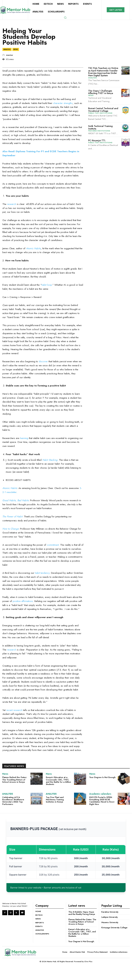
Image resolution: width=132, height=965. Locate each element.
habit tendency (42, 573)
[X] (16, 912)
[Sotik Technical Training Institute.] (125, 128)
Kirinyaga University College (114, 927)
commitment (53, 545)
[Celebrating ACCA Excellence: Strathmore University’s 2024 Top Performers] (36, 799)
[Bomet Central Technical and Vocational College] (125, 110)
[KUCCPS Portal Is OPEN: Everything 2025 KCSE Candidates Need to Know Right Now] (124, 799)
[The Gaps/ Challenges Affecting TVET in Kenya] (125, 93)
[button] (65, 17)
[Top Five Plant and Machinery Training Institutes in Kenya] (80, 799)
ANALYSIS (7, 49)
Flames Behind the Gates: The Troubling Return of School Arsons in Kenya (14, 779)
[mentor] (4, 55)
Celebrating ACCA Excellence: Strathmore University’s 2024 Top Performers (13, 801)
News (15, 49)
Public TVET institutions (100, 113)
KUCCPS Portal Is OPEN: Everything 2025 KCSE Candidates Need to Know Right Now (101, 801)
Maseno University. (109, 922)
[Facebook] (4, 912)
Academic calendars (100, 794)
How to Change (10, 529)
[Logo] (23, 952)
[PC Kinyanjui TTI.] (125, 142)
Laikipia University (109, 917)
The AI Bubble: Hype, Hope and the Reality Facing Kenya (81, 913)
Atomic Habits (33, 248)
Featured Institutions (99, 131)
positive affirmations (23, 601)
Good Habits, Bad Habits (15, 500)
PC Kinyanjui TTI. (97, 140)
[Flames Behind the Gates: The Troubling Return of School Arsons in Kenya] (36, 779)
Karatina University (109, 911)
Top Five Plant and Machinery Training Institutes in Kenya (55, 799)
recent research (14, 710)
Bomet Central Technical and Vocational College (103, 109)
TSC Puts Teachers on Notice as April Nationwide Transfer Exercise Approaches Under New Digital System (103, 71)
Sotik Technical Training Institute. (100, 127)
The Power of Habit (12, 516)
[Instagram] (10, 912)
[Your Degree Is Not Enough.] (124, 779)
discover (43, 361)
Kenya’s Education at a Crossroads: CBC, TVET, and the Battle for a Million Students (58, 781)
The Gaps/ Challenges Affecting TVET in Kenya (100, 92)
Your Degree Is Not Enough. (102, 777)
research (11, 204)
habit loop (47, 285)
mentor (9, 55)
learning (24, 438)
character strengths (63, 103)
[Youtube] (22, 912)
